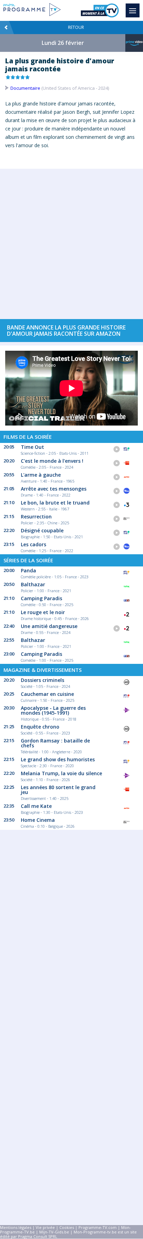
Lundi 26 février (63, 43)
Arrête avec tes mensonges (53, 488)
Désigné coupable (42, 530)
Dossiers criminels (42, 680)
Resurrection (36, 516)
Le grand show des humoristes (58, 759)
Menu (133, 10)
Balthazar (33, 584)
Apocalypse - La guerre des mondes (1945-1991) (53, 710)
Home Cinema (38, 820)
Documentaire (25, 88)
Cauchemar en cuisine (47, 694)
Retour (76, 27)
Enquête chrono (40, 726)
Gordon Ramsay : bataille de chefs (55, 743)
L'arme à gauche (41, 474)
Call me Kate (36, 806)
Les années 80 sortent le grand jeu (58, 789)
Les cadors (33, 544)
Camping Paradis (41, 598)
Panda (28, 570)
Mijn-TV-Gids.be (54, 1231)
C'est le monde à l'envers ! (52, 461)
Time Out (32, 447)
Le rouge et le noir (43, 612)
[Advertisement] (71, 240)
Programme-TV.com (97, 1227)
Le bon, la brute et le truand (55, 502)
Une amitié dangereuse (49, 626)
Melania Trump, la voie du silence (61, 773)
